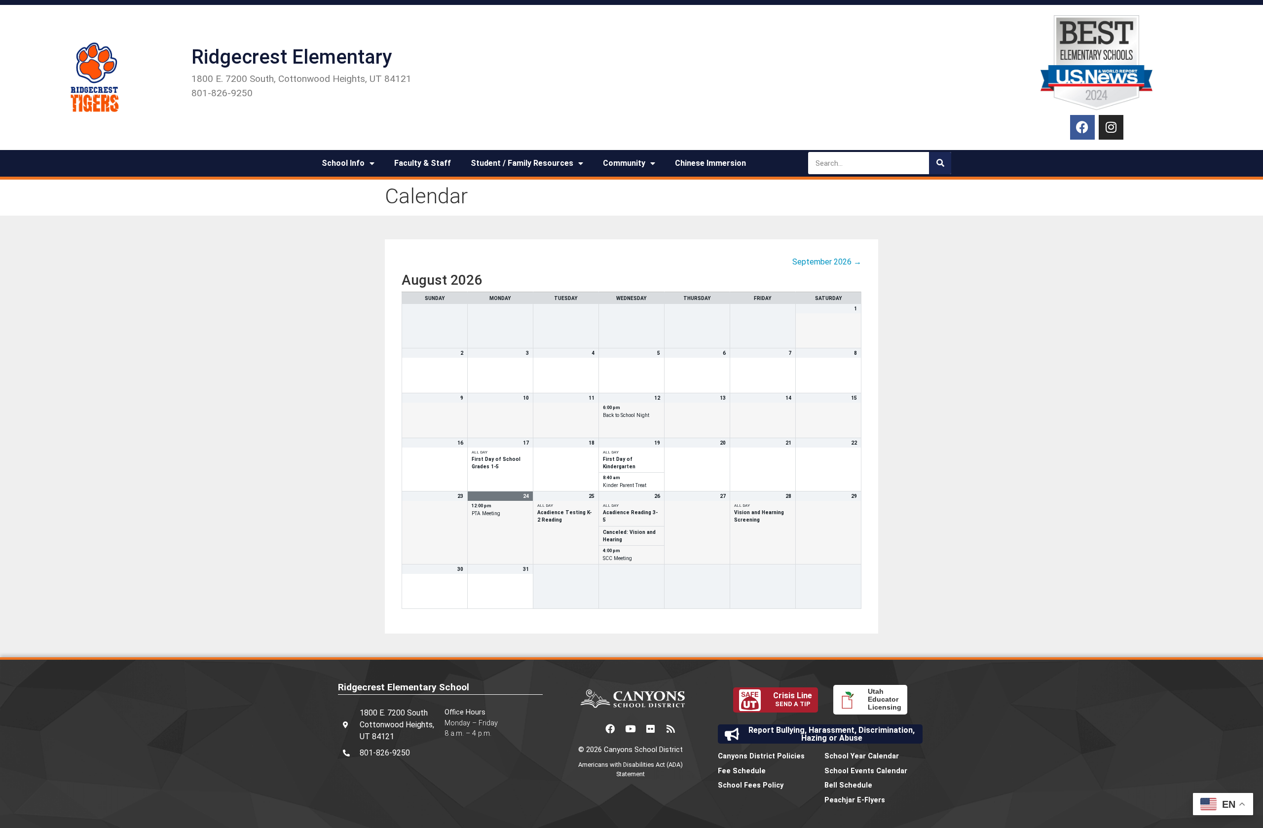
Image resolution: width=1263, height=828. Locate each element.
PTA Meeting (486, 513)
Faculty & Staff (422, 163)
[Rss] (671, 728)
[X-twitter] (590, 728)
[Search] (940, 163)
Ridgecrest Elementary (291, 57)
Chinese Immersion (710, 163)
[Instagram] (1111, 127)
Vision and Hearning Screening (759, 516)
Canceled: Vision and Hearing (629, 535)
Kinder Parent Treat (624, 485)
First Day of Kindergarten (619, 462)
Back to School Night (626, 415)
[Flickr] (650, 728)
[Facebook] (1082, 127)
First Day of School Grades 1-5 (496, 462)
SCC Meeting (617, 558)
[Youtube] (630, 728)
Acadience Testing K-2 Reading (564, 516)
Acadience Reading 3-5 (630, 516)
